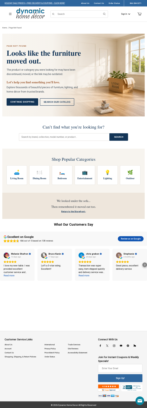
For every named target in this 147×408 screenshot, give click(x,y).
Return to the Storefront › (73, 211)
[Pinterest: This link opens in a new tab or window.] (127, 345)
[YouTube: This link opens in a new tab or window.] (121, 345)
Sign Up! (120, 378)
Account (8, 349)
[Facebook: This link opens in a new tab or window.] (100, 345)
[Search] (104, 14)
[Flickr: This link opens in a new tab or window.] (135, 345)
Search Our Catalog (57, 102)
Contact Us (99, 3)
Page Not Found (15, 28)
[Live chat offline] (140, 400)
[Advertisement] (73, 304)
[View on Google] (6, 255)
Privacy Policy (50, 349)
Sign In (124, 14)
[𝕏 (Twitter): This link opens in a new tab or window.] (107, 345)
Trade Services (74, 345)
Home (4, 28)
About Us (85, 3)
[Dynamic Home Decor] (30, 13)
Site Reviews (73, 349)
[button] (2, 265)
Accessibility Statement (77, 353)
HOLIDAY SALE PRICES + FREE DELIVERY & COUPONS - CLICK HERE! (35, 3)
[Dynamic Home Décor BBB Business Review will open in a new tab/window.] (131, 387)
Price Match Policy (52, 353)
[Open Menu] (10, 14)
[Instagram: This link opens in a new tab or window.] (114, 345)
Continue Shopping (22, 102)
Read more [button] (9, 275)
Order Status (114, 3)
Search (118, 137)
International (50, 345)
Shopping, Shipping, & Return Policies (20, 357)
